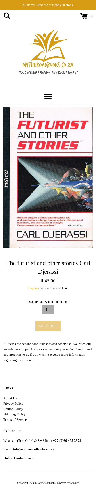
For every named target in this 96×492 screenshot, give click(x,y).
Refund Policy (13, 409)
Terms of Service (15, 419)
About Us (10, 398)
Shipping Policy (14, 414)
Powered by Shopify (68, 482)
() (91, 15)
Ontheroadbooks (47, 482)
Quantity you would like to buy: (48, 301)
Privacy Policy (13, 403)
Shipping (33, 288)
